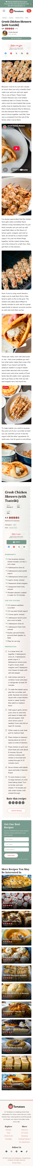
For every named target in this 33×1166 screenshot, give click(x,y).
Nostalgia (8, 1139)
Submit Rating (16, 811)
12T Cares (24, 1133)
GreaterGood (26, 1158)
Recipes (8, 1130)
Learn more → (20, 49)
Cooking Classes (23, 1139)
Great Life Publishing (14, 1158)
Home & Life (8, 1136)
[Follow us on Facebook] (6, 1151)
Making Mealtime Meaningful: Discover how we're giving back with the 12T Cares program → (16, 4)
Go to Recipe (17, 38)
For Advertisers (24, 1142)
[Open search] (29, 11)
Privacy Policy (16, 1163)
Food (8, 1133)
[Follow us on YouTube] (22, 1151)
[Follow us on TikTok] (27, 1151)
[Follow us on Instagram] (11, 1151)
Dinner (5, 18)
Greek (11, 18)
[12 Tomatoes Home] (16, 1106)
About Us (24, 1130)
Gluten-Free (19, 18)
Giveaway (24, 1136)
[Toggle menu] (4, 11)
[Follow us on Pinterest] (16, 1151)
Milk (27, 18)
